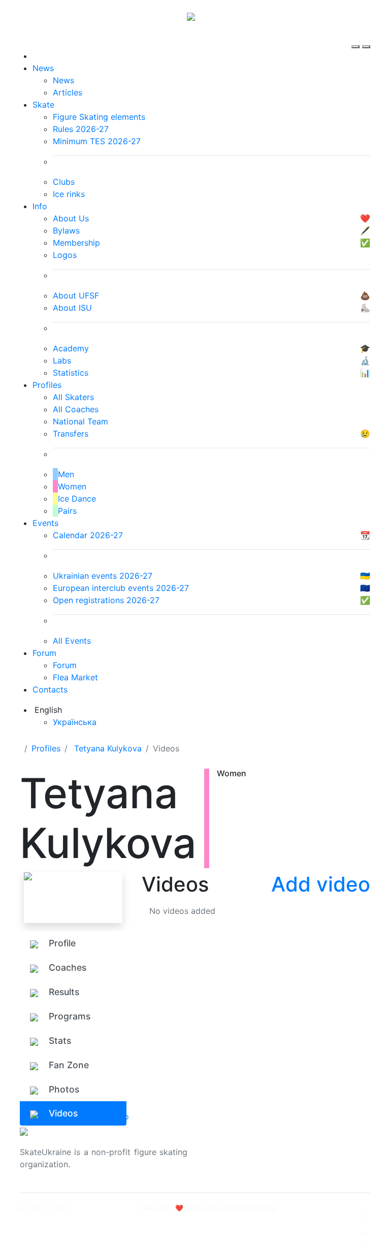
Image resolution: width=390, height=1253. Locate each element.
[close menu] (366, 37)
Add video (320, 884)
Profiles (46, 385)
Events (45, 523)
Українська (74, 722)
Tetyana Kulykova (108, 748)
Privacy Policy (321, 1158)
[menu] (356, 37)
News (43, 68)
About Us (312, 1146)
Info (39, 206)
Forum (44, 653)
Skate (43, 105)
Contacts (50, 689)
